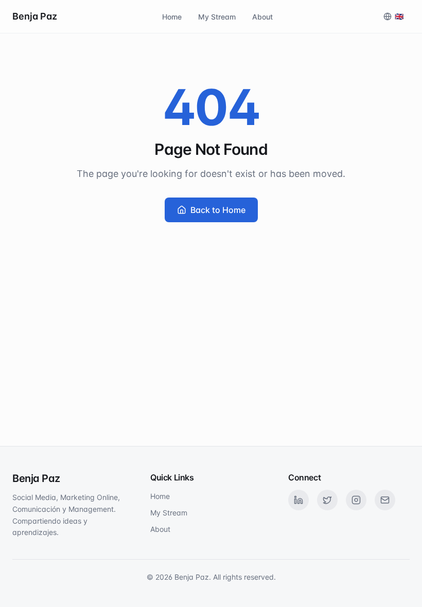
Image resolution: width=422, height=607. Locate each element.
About (262, 16)
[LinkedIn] (298, 500)
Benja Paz (34, 16)
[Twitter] (327, 500)
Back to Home (217, 210)
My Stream (217, 16)
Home (172, 16)
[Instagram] (356, 500)
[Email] (385, 500)
